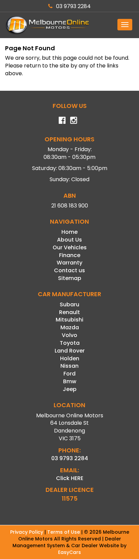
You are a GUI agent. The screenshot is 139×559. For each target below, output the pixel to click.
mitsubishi (69, 320)
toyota (70, 343)
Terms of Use (64, 532)
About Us (69, 240)
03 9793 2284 (73, 6)
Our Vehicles (70, 247)
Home (69, 232)
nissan (69, 366)
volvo (69, 335)
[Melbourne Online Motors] (69, 25)
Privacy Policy (27, 532)
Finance (69, 255)
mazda (69, 327)
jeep (70, 389)
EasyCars (69, 552)
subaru (69, 304)
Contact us (69, 270)
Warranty (69, 263)
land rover (70, 351)
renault (69, 312)
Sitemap (69, 278)
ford (69, 374)
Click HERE (69, 478)
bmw (69, 381)
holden (69, 358)
